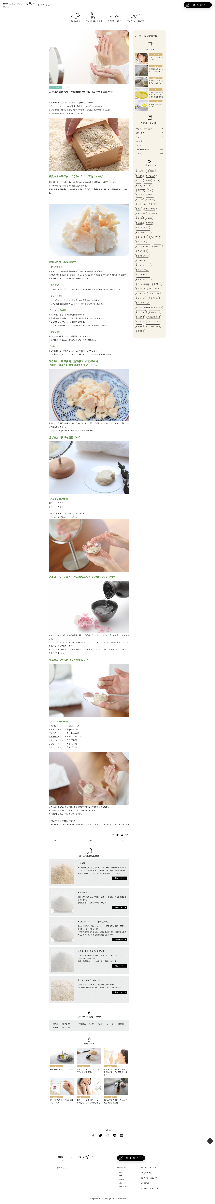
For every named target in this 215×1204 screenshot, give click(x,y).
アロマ (138, 137)
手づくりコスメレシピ (148, 1167)
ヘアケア (158, 246)
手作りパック (142, 260)
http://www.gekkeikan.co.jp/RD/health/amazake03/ (72, 430)
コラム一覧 (89, 840)
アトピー (149, 185)
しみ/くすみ (110, 1024)
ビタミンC (153, 289)
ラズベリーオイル (144, 265)
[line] (114, 1135)
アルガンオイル (143, 270)
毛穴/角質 (66, 1027)
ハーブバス (156, 237)
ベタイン (158, 307)
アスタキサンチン (144, 279)
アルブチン (53, 729)
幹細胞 (140, 326)
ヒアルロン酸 (155, 293)
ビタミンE (141, 293)
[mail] (121, 1135)
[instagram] (107, 1135)
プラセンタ (158, 284)
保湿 (100, 1024)
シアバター (142, 312)
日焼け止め (151, 176)
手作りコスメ (67, 1024)
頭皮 (139, 209)
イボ (151, 190)
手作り (92, 1024)
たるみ (148, 180)
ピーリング (142, 241)
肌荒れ (150, 194)
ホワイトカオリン (56, 740)
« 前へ (55, 840)
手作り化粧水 (142, 251)
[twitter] (100, 1135)
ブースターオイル (144, 246)
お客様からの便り (142, 149)
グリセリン (155, 298)
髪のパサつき (150, 209)
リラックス (142, 204)
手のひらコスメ (143, 256)
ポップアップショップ (144, 129)
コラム (138, 145)
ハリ (157, 180)
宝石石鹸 (139, 141)
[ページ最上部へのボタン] (210, 1141)
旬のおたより (121, 1167)
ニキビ (140, 194)
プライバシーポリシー (148, 1188)
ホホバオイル (142, 274)
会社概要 (143, 1183)
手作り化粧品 (81, 1024)
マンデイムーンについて (149, 1178)
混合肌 (140, 218)
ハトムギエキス (143, 284)
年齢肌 (56, 1027)
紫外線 (140, 176)
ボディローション (154, 326)
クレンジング (142, 237)
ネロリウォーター (144, 307)
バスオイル (142, 321)
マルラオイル (155, 312)
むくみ (140, 199)
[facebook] (93, 1135)
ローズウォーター (144, 303)
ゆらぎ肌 (151, 199)
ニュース (139, 153)
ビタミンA (141, 289)
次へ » (123, 840)
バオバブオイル (154, 317)
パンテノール (54, 733)
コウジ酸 (52, 725)
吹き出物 (154, 204)
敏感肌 (140, 223)
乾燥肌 (121, 1024)
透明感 (56, 1024)
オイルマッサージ (144, 232)
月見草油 (141, 317)
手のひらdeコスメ (146, 1173)
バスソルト (155, 321)
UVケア (150, 223)
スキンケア (140, 133)
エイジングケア (143, 227)
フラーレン (142, 298)
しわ (139, 180)
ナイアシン (53, 736)
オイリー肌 (142, 213)
